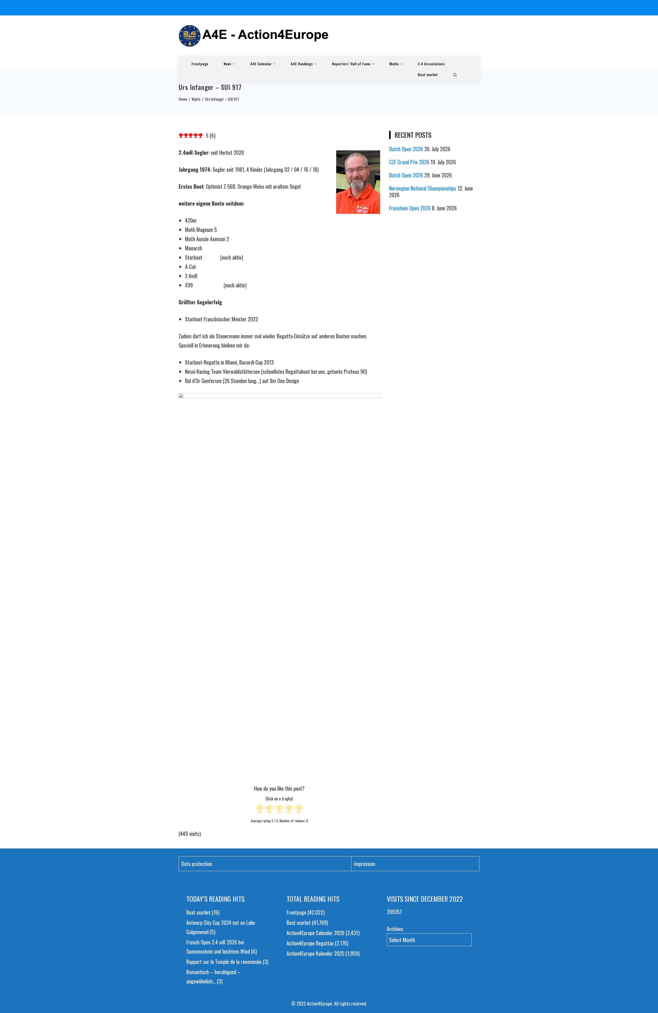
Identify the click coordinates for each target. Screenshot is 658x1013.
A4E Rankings (302, 63)
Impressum (364, 864)
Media (394, 63)
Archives (395, 929)
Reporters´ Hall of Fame (351, 63)
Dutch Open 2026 (406, 149)
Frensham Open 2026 (410, 208)
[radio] (259, 810)
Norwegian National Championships (422, 188)
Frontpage (199, 63)
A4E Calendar (261, 63)
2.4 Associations (431, 63)
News (227, 63)
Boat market (428, 74)
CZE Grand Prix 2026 (409, 162)
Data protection (196, 864)
